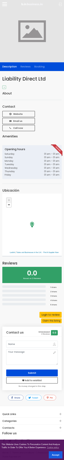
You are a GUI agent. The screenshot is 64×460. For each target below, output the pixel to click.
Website (18, 114)
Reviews (26, 66)
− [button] (9, 205)
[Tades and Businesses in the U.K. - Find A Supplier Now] (32, 3)
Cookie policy (53, 447)
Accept (55, 455)
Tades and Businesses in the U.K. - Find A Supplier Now (37, 252)
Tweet (34, 397)
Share (17, 397)
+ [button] (9, 200)
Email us (17, 121)
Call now (18, 128)
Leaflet (12, 252)
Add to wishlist (33, 380)
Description (9, 66)
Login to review (50, 315)
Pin (51, 397)
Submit (32, 372)
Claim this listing (51, 320)
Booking (39, 66)
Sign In (60, 4)
